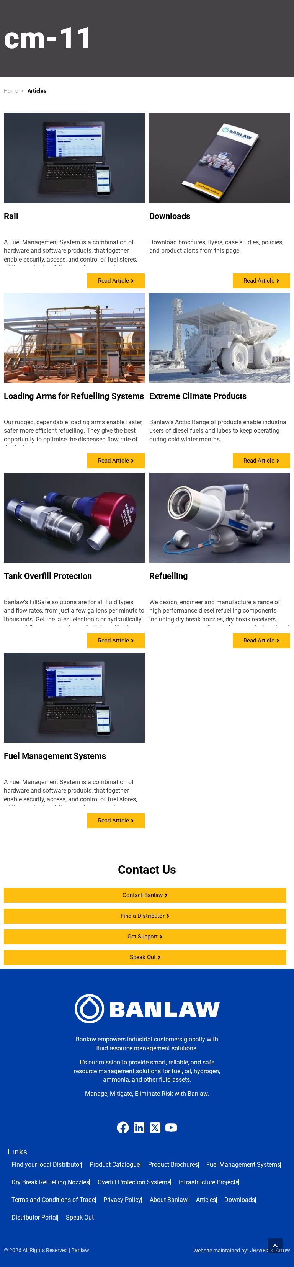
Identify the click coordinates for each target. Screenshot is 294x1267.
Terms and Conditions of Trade (53, 1199)
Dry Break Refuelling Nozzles (50, 1182)
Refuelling (168, 576)
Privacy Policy (122, 1199)
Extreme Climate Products (198, 396)
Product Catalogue (115, 1164)
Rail (11, 216)
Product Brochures (173, 1164)
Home (11, 91)
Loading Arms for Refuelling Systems (74, 396)
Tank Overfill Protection (48, 576)
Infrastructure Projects (208, 1182)
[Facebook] (123, 1127)
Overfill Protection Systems (134, 1182)
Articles (37, 91)
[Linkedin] (139, 1127)
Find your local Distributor (46, 1164)
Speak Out (80, 1217)
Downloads (169, 216)
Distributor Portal (34, 1217)
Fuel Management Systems (55, 756)
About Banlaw (169, 1199)
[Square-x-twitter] (155, 1127)
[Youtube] (171, 1127)
